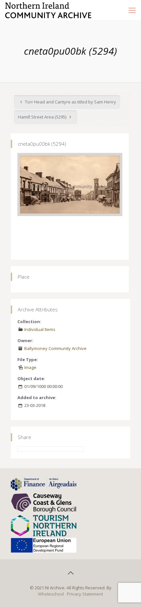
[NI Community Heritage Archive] (48, 10)
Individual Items (39, 329)
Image (30, 367)
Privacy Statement (85, 594)
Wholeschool (51, 594)
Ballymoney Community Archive (55, 348)
